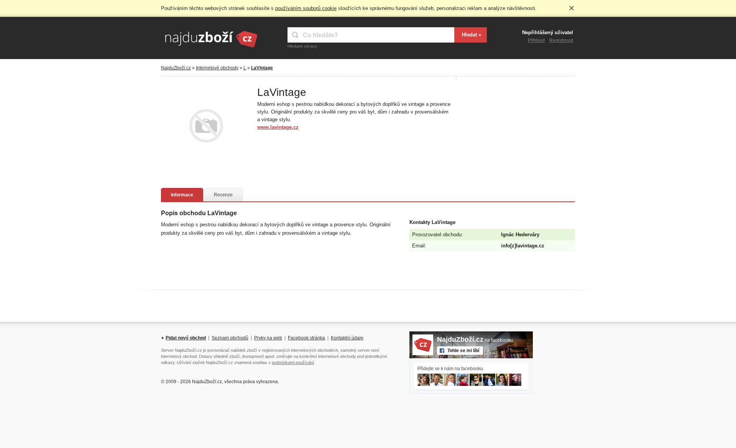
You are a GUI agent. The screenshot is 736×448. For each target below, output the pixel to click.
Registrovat (561, 40)
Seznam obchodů (230, 338)
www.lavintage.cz (278, 127)
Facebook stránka (306, 338)
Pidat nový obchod (186, 338)
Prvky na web (268, 338)
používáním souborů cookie (306, 8)
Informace (182, 195)
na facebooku (475, 340)
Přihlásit (536, 40)
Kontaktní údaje (347, 338)
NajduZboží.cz (176, 68)
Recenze (223, 195)
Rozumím (571, 8)
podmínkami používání (293, 362)
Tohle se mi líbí (463, 350)
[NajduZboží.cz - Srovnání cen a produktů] (211, 48)
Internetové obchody (217, 68)
